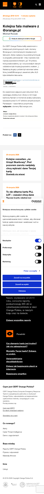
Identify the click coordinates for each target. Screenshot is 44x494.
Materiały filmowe (9, 456)
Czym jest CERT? (9, 408)
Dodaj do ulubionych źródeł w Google (23, 38)
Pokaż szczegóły (30, 271)
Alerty (5, 428)
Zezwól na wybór (22, 284)
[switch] (38, 247)
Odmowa (22, 291)
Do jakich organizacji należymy (13, 410)
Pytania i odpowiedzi (11, 452)
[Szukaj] (36, 4)
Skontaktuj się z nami (10, 416)
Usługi (5, 469)
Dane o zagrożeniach (11, 435)
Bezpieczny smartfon (16, 373)
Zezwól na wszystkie (22, 278)
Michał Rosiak (10, 33)
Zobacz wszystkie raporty (18, 320)
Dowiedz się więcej (15, 174)
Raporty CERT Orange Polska (14, 449)
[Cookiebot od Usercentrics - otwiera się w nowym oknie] (31, 201)
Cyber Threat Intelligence (12, 432)
